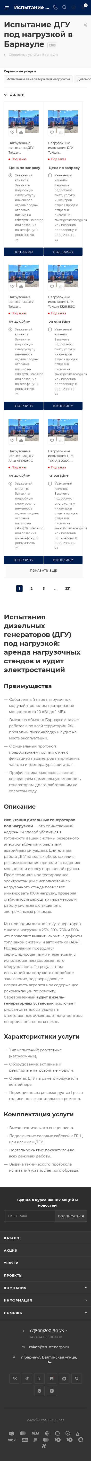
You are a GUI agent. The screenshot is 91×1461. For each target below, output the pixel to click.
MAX (64, 1378)
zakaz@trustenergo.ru (49, 1347)
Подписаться (71, 1216)
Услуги (11, 1263)
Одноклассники (39, 1378)
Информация (18, 1300)
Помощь (13, 1313)
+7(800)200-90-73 (46, 1331)
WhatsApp (39, 1391)
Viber (76, 1378)
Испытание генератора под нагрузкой (38, 79)
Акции (11, 1250)
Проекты (13, 1275)
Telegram (27, 1378)
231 (67, 588)
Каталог (13, 1238)
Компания (15, 1288)
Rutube (52, 1378)
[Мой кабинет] (73, 7)
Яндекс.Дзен (52, 1391)
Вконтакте (14, 1378)
